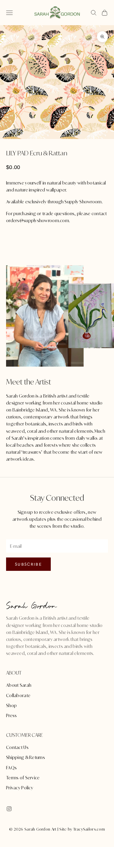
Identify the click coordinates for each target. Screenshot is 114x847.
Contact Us (17, 747)
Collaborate (18, 695)
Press (11, 715)
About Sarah (18, 685)
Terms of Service (23, 777)
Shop (11, 705)
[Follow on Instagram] (9, 809)
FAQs (11, 767)
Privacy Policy (19, 787)
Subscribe (28, 564)
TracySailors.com (89, 829)
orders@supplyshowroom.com (37, 220)
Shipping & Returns (25, 757)
